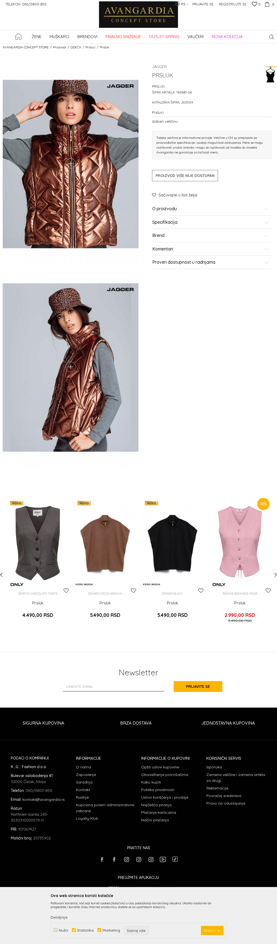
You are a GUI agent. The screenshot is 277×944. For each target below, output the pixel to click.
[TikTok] (175, 859)
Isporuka (214, 767)
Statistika (85, 930)
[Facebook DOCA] (114, 859)
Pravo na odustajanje (225, 803)
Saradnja (84, 782)
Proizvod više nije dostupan (185, 175)
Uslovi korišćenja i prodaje (164, 797)
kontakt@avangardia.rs (43, 799)
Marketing (111, 930)
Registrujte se (232, 4)
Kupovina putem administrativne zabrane (105, 807)
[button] (271, 36)
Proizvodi (59, 47)
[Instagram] (126, 859)
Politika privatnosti (157, 789)
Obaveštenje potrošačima (164, 774)
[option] (37, 563)
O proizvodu (164, 208)
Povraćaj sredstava (223, 795)
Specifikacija (164, 222)
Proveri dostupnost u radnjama (183, 262)
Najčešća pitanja (156, 804)
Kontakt (83, 789)
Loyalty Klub (87, 818)
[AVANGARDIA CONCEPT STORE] (138, 18)
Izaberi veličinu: (165, 121)
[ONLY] (17, 584)
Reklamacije (217, 788)
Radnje (82, 797)
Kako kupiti (151, 782)
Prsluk (38, 603)
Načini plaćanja (155, 820)
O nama (83, 767)
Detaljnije (59, 917)
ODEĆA (76, 47)
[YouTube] (163, 859)
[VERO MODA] (84, 584)
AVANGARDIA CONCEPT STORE (26, 47)
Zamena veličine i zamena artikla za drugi (235, 777)
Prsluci (90, 47)
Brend (158, 235)
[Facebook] (102, 859)
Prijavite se (198, 686)
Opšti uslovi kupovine (160, 767)
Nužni (63, 930)
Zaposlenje (86, 774)
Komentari (162, 249)
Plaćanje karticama (158, 812)
